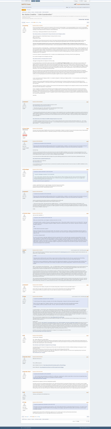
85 (39, 22)
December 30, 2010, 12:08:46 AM (37, 284)
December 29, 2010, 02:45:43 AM (37, 128)
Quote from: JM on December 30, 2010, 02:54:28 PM (42, 373)
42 (35, 22)
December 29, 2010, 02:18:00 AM (37, 101)
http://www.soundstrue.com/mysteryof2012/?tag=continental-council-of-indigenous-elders (49, 33)
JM (24, 335)
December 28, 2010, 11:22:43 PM (37, 25)
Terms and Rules (84, 427)
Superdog (26, 25)
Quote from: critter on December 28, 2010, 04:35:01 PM (43, 217)
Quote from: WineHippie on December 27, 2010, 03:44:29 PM (44, 174)
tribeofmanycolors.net (65, 252)
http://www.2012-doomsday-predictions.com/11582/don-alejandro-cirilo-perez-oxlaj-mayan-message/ (60, 322)
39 (31, 22)
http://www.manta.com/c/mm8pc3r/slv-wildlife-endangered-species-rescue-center (47, 118)
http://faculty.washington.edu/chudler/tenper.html (42, 331)
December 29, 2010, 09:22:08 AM (37, 141)
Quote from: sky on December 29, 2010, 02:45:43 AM (42, 143)
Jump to (74, 421)
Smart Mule (26, 128)
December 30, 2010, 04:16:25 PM (37, 356)
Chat (69, 7)
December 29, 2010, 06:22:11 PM (37, 213)
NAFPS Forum (26, 4)
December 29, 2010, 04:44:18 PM (37, 191)
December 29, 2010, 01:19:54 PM (37, 169)
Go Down (23, 22)
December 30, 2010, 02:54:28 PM (37, 335)
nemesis (25, 141)
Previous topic (81, 19)
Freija (25, 402)
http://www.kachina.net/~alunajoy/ (39, 352)
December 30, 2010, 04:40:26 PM (37, 392)
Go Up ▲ (88, 427)
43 (37, 22)
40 (32, 22)
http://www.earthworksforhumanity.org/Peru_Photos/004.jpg (54, 365)
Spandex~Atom (27, 356)
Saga (25, 296)
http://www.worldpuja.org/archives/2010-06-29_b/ (42, 105)
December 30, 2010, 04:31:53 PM (37, 371)
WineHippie (26, 169)
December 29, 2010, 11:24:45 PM (37, 250)
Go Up (23, 416)
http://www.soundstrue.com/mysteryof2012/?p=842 (42, 58)
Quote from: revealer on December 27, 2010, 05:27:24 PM (43, 171)
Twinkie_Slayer (27, 213)
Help (80, 427)
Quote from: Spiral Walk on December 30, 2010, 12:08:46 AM (43, 298)
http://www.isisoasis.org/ (37, 161)
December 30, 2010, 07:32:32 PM (37, 402)
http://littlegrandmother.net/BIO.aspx (57, 317)
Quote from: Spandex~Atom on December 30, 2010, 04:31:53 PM (44, 404)
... (30, 22)
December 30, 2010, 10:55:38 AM (37, 296)
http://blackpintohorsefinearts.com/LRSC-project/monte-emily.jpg (51, 367)
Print (88, 22)
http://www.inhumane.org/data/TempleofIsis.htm (41, 158)
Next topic (87, 19)
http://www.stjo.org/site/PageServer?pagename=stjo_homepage (44, 344)
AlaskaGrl (26, 101)
